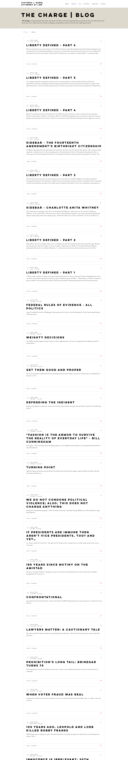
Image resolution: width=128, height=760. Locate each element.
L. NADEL (32, 3)
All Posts (25, 32)
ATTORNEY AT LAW (31, 5)
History (34, 32)
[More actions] (101, 41)
